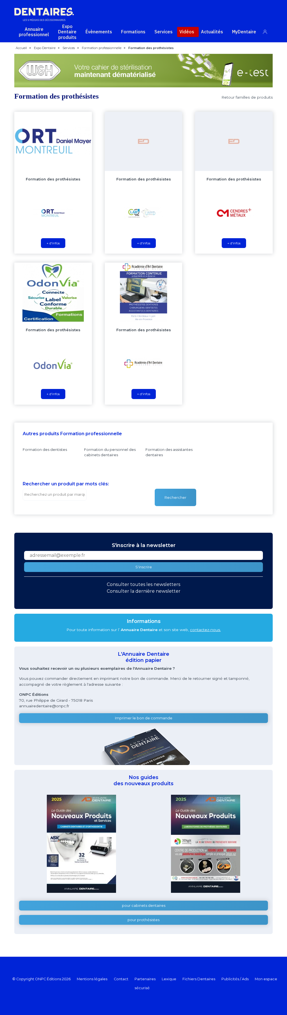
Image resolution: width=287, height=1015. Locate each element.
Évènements (98, 31)
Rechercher (175, 497)
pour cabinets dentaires (143, 905)
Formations (133, 31)
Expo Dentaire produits (67, 32)
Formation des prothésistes (53, 179)
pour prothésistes (143, 920)
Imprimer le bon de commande (143, 718)
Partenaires (145, 979)
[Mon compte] (268, 30)
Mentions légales (92, 979)
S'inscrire (143, 567)
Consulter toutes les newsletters (143, 584)
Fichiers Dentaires (198, 979)
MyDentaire (244, 31)
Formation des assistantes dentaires (169, 452)
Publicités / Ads (235, 979)
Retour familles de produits (247, 97)
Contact (121, 979)
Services (163, 31)
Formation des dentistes (45, 450)
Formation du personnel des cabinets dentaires (110, 452)
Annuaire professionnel (34, 31)
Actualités (212, 31)
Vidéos (186, 31)
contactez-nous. (205, 629)
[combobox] (55, 494)
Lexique (169, 979)
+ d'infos (53, 243)
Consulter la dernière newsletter (143, 591)
